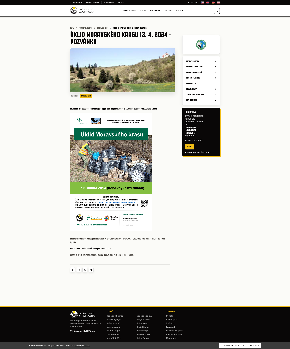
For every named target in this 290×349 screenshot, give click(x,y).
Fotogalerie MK (191, 100)
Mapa (189, 146)
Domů (72, 28)
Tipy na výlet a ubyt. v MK (195, 94)
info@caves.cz (189, 136)
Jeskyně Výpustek (143, 338)
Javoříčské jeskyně (113, 327)
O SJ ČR (143, 11)
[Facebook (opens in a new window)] (72, 269)
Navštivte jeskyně (129, 11)
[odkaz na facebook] (188, 2)
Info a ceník (110, 2)
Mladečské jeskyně (113, 331)
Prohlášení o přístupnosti (174, 331)
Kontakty (179, 11)
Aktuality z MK (191, 83)
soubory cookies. (82, 346)
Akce (122, 2)
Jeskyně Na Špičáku (113, 338)
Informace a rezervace (194, 67)
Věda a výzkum (155, 11)
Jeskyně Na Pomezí (113, 334)
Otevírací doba (77, 2)
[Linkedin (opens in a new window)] (78, 269)
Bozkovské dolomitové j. (115, 316)
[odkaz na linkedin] (196, 2)
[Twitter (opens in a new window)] (84, 269)
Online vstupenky (93, 2)
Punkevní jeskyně (142, 331)
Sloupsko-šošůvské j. (144, 334)
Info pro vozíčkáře (193, 78)
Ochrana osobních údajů (174, 334)
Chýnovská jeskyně (113, 323)
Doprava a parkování (194, 72)
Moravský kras (102, 28)
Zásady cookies (171, 338)
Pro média (169, 316)
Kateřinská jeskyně (143, 327)
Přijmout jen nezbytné (251, 346)
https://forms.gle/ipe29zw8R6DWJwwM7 (116, 238)
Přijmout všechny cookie (229, 346)
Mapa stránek (170, 327)
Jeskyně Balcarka (142, 323)
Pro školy (168, 11)
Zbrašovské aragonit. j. (144, 316)
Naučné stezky (191, 89)
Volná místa (170, 323)
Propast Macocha (192, 61)
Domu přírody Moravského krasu (105, 255)
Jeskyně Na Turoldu (143, 320)
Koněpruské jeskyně (114, 320)
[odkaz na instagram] (192, 2)
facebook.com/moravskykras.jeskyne (197, 152)
